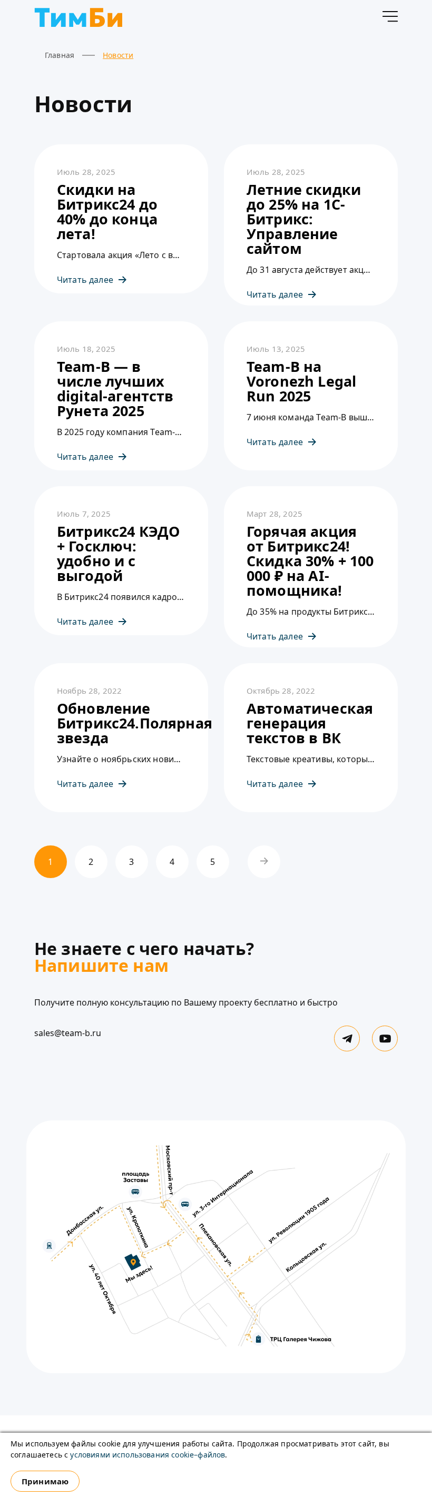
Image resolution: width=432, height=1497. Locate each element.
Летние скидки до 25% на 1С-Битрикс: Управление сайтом (304, 219)
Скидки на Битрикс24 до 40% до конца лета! (107, 211)
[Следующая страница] (264, 861)
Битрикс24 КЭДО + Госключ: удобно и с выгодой (118, 553)
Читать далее (85, 279)
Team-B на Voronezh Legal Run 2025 (301, 381)
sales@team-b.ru (67, 1033)
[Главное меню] (390, 18)
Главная (59, 55)
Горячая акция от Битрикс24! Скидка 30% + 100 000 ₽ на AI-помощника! (310, 561)
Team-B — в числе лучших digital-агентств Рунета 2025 (115, 388)
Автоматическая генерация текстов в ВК (310, 723)
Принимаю (45, 1481)
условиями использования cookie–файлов (147, 1455)
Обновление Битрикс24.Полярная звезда (121, 723)
